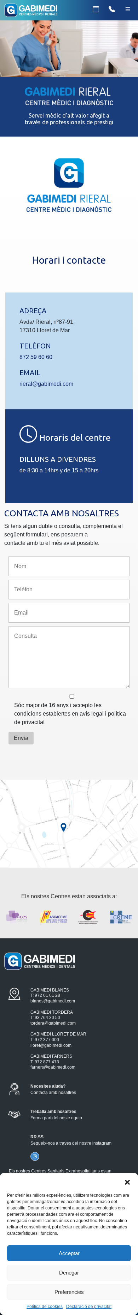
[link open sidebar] (127, 10)
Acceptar (69, 1253)
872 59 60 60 (35, 357)
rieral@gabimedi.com (46, 384)
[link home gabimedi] (30, 11)
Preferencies (69, 1292)
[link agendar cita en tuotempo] (96, 10)
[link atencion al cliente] (111, 10)
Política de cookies (45, 1306)
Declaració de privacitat (88, 1306)
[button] (127, 1181)
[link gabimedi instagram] (34, 1156)
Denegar (69, 1273)
